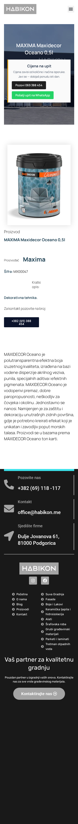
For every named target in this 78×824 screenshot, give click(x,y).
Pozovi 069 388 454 (28, 85)
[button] (71, 9)
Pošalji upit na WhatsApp (32, 95)
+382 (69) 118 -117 (39, 488)
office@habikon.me (39, 512)
